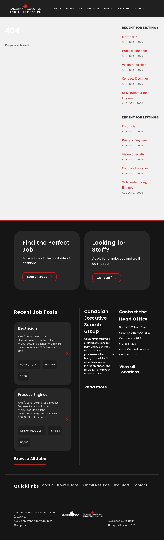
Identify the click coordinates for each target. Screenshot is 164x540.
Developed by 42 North (121, 521)
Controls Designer (135, 78)
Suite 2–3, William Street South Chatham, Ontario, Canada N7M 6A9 (134, 332)
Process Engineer (134, 50)
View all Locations (129, 369)
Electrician (129, 36)
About (57, 8)
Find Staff (93, 8)
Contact (140, 8)
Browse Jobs (74, 8)
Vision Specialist (134, 64)
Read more (95, 387)
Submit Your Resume (117, 8)
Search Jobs (37, 276)
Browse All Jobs (30, 458)
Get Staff (104, 277)
